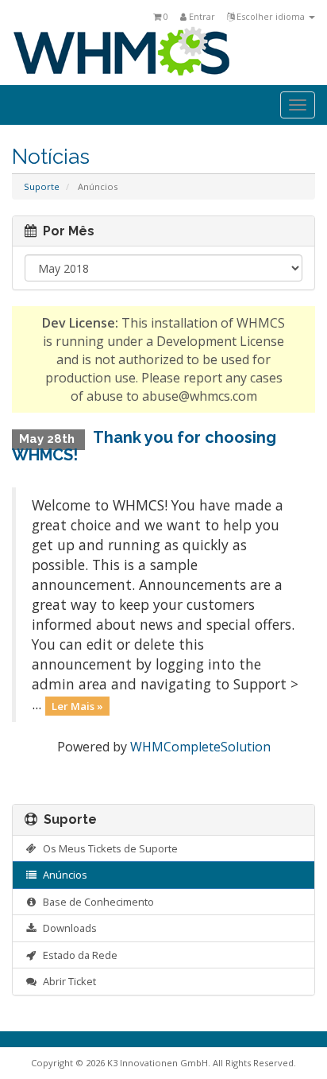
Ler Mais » (77, 705)
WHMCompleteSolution (200, 746)
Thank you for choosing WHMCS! (144, 446)
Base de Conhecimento (96, 902)
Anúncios (62, 874)
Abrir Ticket (67, 981)
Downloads (67, 928)
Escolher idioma (270, 16)
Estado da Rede (77, 955)
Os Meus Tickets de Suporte (108, 848)
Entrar (201, 16)
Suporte (42, 186)
